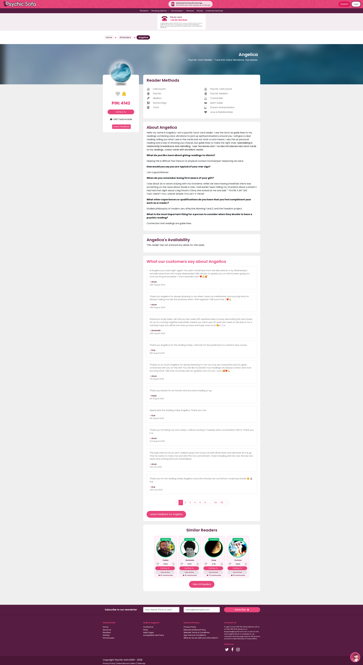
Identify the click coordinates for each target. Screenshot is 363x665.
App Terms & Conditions (195, 635)
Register (344, 4)
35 (221, 502)
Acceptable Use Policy (153, 635)
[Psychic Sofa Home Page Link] (21, 4)
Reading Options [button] (159, 10)
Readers (107, 632)
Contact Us (148, 627)
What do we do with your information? (201, 638)
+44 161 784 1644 (178, 20)
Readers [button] (144, 10)
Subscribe (240, 609)
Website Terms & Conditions (197, 632)
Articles (199, 10)
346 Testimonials (122, 119)
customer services (231, 636)
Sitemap (141, 663)
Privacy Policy (190, 627)
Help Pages (148, 632)
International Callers (126, 663)
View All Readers (202, 584)
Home (109, 37)
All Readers (125, 37)
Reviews (190, 10)
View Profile (165, 572)
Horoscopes (108, 638)
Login (356, 4)
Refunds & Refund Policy (195, 630)
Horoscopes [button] (177, 10)
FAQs (145, 630)
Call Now (119, 112)
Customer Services (214, 10)
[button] (355, 657)
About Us (107, 630)
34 (215, 502)
